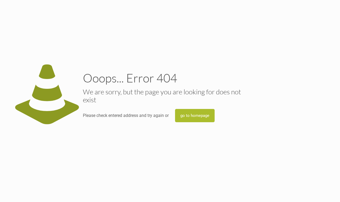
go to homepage (194, 115)
